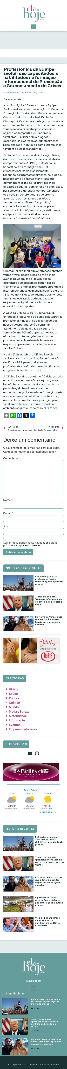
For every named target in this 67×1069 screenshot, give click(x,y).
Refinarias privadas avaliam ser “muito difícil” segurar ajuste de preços (49, 580)
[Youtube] (30, 753)
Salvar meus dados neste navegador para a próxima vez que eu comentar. (30, 544)
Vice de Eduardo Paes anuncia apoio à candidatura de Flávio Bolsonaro (47, 921)
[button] (33, 26)
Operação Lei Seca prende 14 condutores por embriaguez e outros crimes (49, 901)
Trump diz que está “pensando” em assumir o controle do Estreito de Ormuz (49, 600)
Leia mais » (35, 1008)
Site (5, 526)
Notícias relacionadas (23, 568)
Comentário (11, 458)
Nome (8, 500)
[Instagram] (37, 753)
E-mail (8, 513)
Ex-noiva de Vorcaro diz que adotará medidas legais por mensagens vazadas (48, 621)
